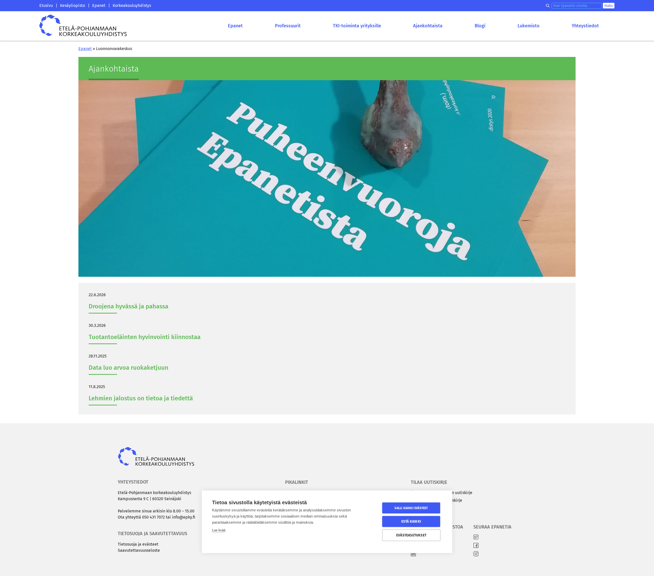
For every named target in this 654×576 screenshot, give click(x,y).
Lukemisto (529, 26)
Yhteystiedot (585, 26)
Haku (608, 6)
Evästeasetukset (411, 535)
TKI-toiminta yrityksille (357, 26)
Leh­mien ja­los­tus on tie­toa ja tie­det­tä (141, 398)
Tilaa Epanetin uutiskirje (439, 500)
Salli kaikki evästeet (411, 508)
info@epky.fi (183, 517)
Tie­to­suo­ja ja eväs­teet (138, 544)
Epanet (99, 5)
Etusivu (46, 5)
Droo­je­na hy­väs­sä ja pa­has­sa (128, 306)
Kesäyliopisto (72, 5)
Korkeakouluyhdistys (132, 5)
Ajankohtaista (427, 26)
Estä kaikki (411, 521)
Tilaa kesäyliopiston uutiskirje (444, 492)
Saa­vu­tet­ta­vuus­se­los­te (139, 550)
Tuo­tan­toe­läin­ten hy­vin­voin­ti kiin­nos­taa (145, 337)
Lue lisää (218, 530)
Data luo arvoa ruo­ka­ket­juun (128, 367)
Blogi (480, 26)
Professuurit (288, 26)
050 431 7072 (153, 517)
